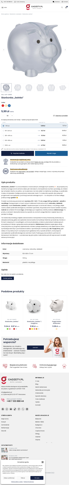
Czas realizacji (40, 399)
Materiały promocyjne (42, 390)
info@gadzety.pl (6, 392)
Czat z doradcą (20, 1)
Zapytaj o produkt (61, 116)
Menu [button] (5, 7)
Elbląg (37, 434)
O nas (37, 381)
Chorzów (38, 428)
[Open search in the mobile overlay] (62, 7)
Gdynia (37, 440)
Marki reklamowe (41, 387)
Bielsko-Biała (39, 422)
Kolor (3, 102)
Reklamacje (5, 428)
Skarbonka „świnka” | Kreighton (34, 322)
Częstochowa (39, 431)
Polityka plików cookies (17, 481)
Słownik (3, 431)
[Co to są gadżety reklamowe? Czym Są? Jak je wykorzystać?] (4, 458)
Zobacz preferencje (9, 478)
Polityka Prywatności (29, 481)
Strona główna (5, 14)
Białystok (38, 419)
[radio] (3, 105)
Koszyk (3, 422)
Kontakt (66, 1)
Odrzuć (23, 478)
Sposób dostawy (40, 396)
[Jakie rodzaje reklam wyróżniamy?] (4, 450)
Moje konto (5, 419)
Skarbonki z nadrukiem (16, 14)
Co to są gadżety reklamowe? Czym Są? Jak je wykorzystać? (19, 458)
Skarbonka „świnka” (12, 321)
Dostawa (57, 1)
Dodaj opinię (7, 278)
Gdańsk (37, 437)
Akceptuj (36, 478)
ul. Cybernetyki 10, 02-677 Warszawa (13, 394)
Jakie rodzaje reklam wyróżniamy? (18, 450)
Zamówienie (5, 425)
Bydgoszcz (38, 425)
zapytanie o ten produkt (26, 171)
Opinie (37, 402)
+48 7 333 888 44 (7, 1)
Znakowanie (39, 393)
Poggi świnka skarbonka (56, 322)
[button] (42, 462)
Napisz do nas (38, 162)
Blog (36, 384)
